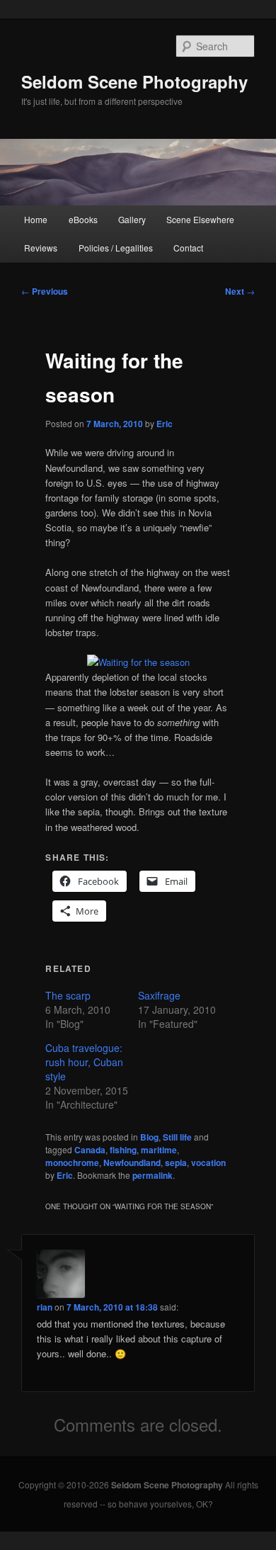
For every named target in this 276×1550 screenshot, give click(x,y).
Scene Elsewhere (200, 219)
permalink (152, 1175)
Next (240, 291)
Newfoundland (132, 1162)
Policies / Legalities (116, 248)
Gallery (132, 219)
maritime (159, 1149)
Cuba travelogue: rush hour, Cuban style (84, 1062)
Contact (188, 248)
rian (44, 1307)
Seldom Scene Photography (134, 81)
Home (35, 219)
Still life (177, 1137)
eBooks (83, 219)
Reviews (40, 248)
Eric (164, 423)
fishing (123, 1149)
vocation (208, 1162)
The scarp (68, 995)
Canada (89, 1149)
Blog (149, 1137)
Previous (44, 291)
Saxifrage (159, 995)
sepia (176, 1162)
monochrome (72, 1162)
